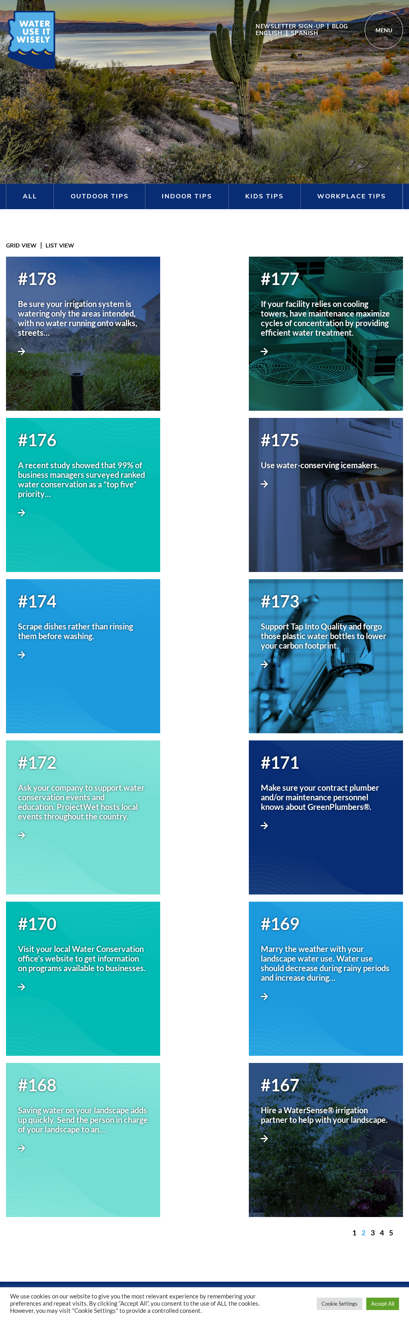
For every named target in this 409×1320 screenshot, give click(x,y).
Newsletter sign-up (290, 26)
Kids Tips (264, 196)
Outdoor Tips (100, 196)
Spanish (304, 33)
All (30, 196)
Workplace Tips (351, 196)
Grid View (21, 245)
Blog (340, 26)
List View (60, 245)
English (269, 33)
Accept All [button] (382, 1303)
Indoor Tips (187, 196)
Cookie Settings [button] (339, 1303)
